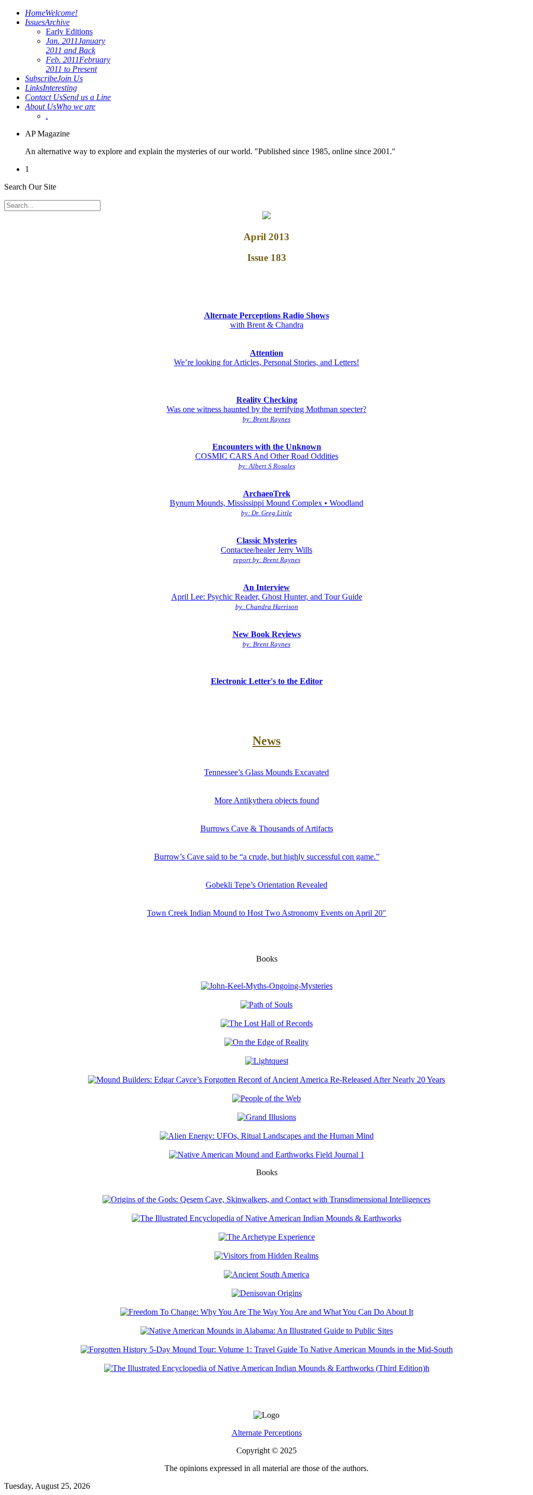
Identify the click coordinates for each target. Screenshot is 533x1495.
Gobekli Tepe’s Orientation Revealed (266, 884)
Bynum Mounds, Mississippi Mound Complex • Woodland (266, 503)
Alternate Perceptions (267, 1432)
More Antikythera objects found (266, 800)
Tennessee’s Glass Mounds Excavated (266, 772)
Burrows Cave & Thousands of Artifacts (266, 828)
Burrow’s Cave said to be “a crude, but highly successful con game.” (266, 856)
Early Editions (69, 31)
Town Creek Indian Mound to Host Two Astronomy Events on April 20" (266, 912)
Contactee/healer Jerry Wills (266, 550)
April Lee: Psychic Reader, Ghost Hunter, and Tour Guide (266, 597)
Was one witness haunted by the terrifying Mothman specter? (266, 409)
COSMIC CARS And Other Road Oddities (266, 456)
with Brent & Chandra (266, 320)
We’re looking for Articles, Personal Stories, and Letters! (266, 357)
